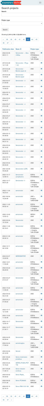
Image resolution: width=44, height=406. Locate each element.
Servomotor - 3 (20, 110)
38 (7, 39)
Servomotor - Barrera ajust (20, 76)
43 (28, 39)
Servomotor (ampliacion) (20, 176)
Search (4, 11)
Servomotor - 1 (20, 157)
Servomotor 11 (20, 180)
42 (24, 39)
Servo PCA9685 (21, 380)
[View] (41, 53)
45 (36, 39)
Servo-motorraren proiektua (21, 358)
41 (19, 39)
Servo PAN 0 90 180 (22, 386)
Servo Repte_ (20, 375)
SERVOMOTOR (21, 256)
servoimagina (20, 343)
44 (32, 39)
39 (11, 39)
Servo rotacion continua (20, 370)
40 (15, 39)
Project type (6, 20)
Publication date (8, 49)
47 (8, 43)
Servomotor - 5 (20, 81)
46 (3, 43)
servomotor (19, 190)
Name (18, 49)
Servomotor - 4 (20, 86)
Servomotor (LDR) (22, 169)
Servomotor (19, 220)
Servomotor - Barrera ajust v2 (21, 70)
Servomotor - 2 (20, 133)
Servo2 (18, 351)
